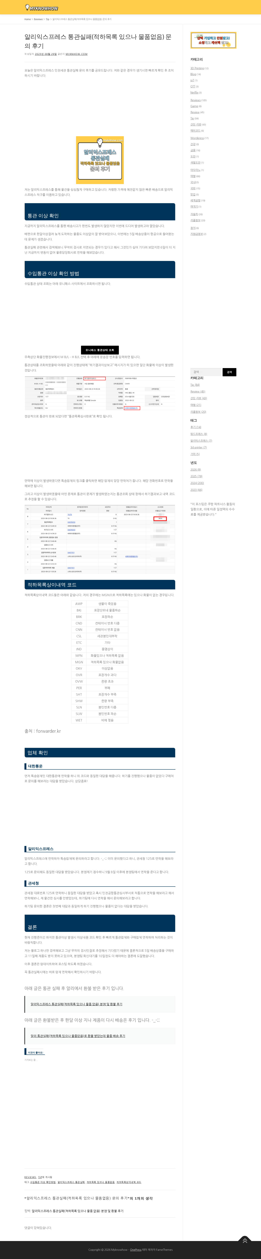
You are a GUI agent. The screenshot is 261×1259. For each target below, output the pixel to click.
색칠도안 (195, 162)
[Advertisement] (99, 108)
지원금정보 (196, 234)
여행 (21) (195, 405)
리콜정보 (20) (198, 412)
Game (194, 106)
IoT (192, 80)
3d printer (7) (198, 447)
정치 (192, 228)
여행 (192, 176)
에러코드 (195, 130)
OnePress (135, 1249)
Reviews (38, 19)
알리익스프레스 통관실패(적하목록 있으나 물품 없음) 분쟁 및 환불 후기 (76, 1004)
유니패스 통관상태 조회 (100, 350)
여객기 (194, 206)
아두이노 (195, 170)
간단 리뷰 (195, 124)
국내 (192, 182)
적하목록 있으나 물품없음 (101, 1182)
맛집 (192, 194)
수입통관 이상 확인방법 (43, 1182)
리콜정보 (195, 220)
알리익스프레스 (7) (201, 440)
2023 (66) (196, 490)
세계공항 (195, 200)
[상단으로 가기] (245, 1241)
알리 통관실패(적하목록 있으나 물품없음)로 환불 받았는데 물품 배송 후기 (78, 1035)
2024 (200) (197, 483)
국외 (192, 188)
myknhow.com (77, 54)
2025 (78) (196, 476)
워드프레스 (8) (198, 434)
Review (194, 112)
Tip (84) (195, 385)
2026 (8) (195, 469)
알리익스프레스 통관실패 (71, 1182)
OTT (192, 86)
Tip (47, 19)
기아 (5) (195, 454)
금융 (192, 150)
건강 (192, 144)
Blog (193, 74)
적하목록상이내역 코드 (129, 1182)
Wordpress (197, 138)
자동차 (194, 214)
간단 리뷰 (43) (198, 398)
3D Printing (197, 68)
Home (27, 19)
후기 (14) (195, 427)
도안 (192, 156)
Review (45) (197, 391)
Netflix (194, 92)
